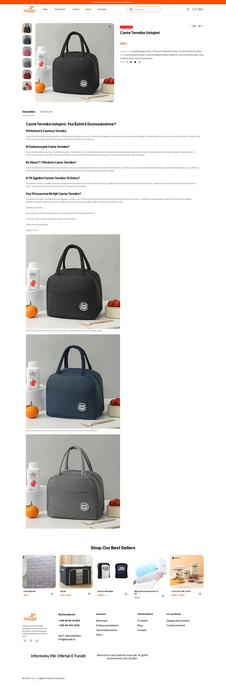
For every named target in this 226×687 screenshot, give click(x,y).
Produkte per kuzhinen (169, 51)
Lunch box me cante (181, 591)
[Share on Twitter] (131, 62)
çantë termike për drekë (188, 55)
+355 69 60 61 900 (69, 620)
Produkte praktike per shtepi (190, 51)
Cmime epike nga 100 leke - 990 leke (145, 51)
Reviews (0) (46, 111)
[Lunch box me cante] (187, 571)
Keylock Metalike (105, 591)
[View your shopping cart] (199, 9)
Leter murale (29, 591)
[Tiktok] (36, 640)
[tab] (29, 113)
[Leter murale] (39, 571)
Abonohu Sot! (127, 2)
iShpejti (33, 678)
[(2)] (193, 9)
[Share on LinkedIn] (139, 62)
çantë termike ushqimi (144, 58)
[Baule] (76, 571)
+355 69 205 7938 (68, 625)
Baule (63, 591)
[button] (110, 28)
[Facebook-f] (24, 640)
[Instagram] (30, 640)
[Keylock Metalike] (113, 571)
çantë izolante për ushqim (135, 55)
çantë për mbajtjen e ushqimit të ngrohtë (162, 55)
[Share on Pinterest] (135, 62)
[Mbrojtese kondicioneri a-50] (150, 571)
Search (131, 9)
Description (28, 111)
